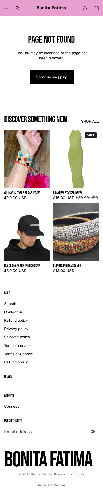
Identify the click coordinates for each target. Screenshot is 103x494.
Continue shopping (51, 77)
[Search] (17, 8)
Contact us (13, 311)
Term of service (17, 345)
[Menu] (6, 8)
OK (93, 431)
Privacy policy (16, 328)
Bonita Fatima (42, 474)
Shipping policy (17, 337)
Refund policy (16, 320)
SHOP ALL (90, 121)
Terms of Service (18, 353)
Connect (11, 406)
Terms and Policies (51, 485)
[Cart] (96, 8)
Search (10, 303)
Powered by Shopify (69, 474)
